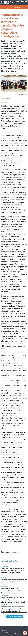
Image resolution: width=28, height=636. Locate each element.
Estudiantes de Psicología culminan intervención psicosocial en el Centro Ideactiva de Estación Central (12, 609)
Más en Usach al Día (9, 561)
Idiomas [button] (18, 7)
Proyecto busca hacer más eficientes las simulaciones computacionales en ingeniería (14, 582)
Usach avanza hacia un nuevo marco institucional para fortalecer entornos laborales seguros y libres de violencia (13, 600)
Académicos (4, 577)
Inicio (5, 630)
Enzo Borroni (5, 99)
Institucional (14, 552)
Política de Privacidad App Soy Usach (13, 634)
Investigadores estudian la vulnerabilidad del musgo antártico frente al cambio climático (12, 591)
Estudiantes (4, 605)
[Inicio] (7, 2)
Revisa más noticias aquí (15, 617)
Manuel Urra (22, 94)
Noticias (6, 632)
